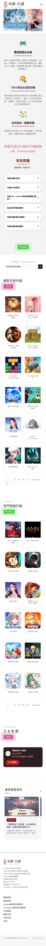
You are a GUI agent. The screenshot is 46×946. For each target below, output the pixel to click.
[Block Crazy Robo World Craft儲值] (33, 335)
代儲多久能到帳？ (23, 187)
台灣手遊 (7, 918)
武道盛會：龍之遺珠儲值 (13, 316)
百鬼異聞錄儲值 (13, 467)
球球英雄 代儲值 (33, 631)
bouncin (40, 938)
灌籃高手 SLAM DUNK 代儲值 (33, 602)
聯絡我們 (7, 901)
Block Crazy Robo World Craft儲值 (32, 346)
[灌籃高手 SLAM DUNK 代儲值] (33, 590)
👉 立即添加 (12, 762)
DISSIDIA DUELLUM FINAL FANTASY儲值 (32, 438)
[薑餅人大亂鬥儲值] (13, 395)
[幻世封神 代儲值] (33, 681)
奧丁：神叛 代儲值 (32, 541)
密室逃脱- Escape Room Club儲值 (32, 316)
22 (27, 479)
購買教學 (7, 898)
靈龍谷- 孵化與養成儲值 (32, 407)
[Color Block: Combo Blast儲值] (13, 365)
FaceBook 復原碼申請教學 (14, 908)
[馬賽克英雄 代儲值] (33, 651)
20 (19, 479)
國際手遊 (7, 914)
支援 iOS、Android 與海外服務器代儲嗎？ (23, 197)
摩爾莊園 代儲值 (13, 662)
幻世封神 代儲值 (33, 692)
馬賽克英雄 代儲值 (32, 662)
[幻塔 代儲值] (13, 620)
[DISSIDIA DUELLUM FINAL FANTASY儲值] (33, 425)
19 (15, 479)
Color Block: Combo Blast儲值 (13, 377)
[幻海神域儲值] (13, 425)
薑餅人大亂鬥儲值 (13, 406)
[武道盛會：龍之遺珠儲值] (13, 304)
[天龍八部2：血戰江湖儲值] (13, 335)
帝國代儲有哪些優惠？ (23, 226)
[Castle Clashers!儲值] (33, 365)
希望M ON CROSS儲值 (32, 467)
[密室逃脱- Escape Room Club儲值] (33, 304)
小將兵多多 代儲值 (13, 571)
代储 (5, 921)
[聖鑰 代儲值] (13, 590)
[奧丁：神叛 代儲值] (33, 530)
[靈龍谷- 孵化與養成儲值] (33, 395)
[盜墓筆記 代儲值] (33, 560)
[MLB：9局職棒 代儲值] (13, 530)
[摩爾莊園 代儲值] (13, 651)
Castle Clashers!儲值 (32, 377)
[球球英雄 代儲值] (33, 620)
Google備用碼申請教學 (13, 904)
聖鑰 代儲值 (13, 601)
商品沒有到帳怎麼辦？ (23, 207)
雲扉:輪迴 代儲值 (13, 692)
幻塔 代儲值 (13, 631)
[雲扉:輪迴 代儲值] (13, 681)
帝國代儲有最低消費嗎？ (23, 217)
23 (7, 483)
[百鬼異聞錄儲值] (13, 456)
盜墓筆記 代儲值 (33, 571)
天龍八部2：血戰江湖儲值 (13, 346)
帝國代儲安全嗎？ (23, 178)
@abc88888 (13, 876)
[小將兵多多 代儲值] (13, 560)
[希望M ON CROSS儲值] (33, 456)
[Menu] (41, 4)
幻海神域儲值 (13, 436)
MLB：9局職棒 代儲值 (13, 542)
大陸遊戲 (7, 911)
